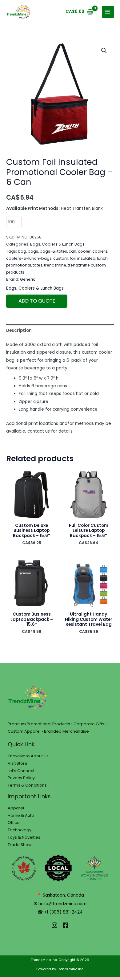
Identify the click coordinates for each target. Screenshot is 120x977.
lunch (102, 258)
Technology (19, 829)
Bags (35, 244)
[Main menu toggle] (108, 12)
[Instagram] (54, 925)
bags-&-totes (53, 251)
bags (33, 251)
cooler (84, 251)
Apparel (16, 808)
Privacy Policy (21, 777)
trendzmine (55, 265)
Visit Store (17, 763)
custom (60, 258)
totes (37, 265)
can (72, 251)
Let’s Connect (21, 770)
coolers (99, 251)
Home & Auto (21, 815)
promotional (18, 265)
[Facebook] (65, 925)
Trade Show (19, 844)
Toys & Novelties (24, 837)
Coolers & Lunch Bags (63, 244)
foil (73, 258)
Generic (27, 279)
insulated (86, 258)
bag (22, 251)
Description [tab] (19, 330)
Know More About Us (28, 756)
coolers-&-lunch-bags (29, 258)
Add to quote (36, 300)
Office (14, 822)
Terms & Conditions (27, 785)
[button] (104, 50)
